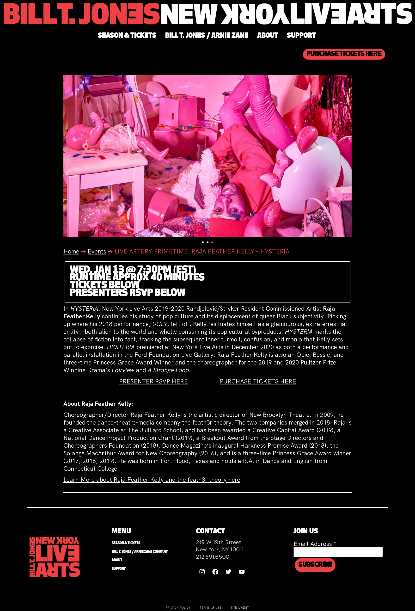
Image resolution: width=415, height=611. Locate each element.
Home (71, 251)
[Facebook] (215, 572)
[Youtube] (242, 572)
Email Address (314, 544)
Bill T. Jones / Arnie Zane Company (140, 552)
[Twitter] (228, 572)
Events (97, 251)
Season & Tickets (126, 543)
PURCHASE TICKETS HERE (258, 381)
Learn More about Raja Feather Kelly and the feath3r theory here (151, 480)
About (117, 560)
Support (119, 569)
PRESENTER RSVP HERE (153, 381)
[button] (203, 242)
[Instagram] (202, 572)
